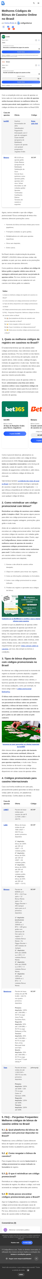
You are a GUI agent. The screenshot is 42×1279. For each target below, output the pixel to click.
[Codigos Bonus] (3, 3)
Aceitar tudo (27, 1242)
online (21, 1274)
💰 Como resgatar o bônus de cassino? (19, 324)
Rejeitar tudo (15, 1242)
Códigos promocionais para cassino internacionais (19, 309)
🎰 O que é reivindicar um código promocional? (21, 327)
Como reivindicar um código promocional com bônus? (20, 301)
